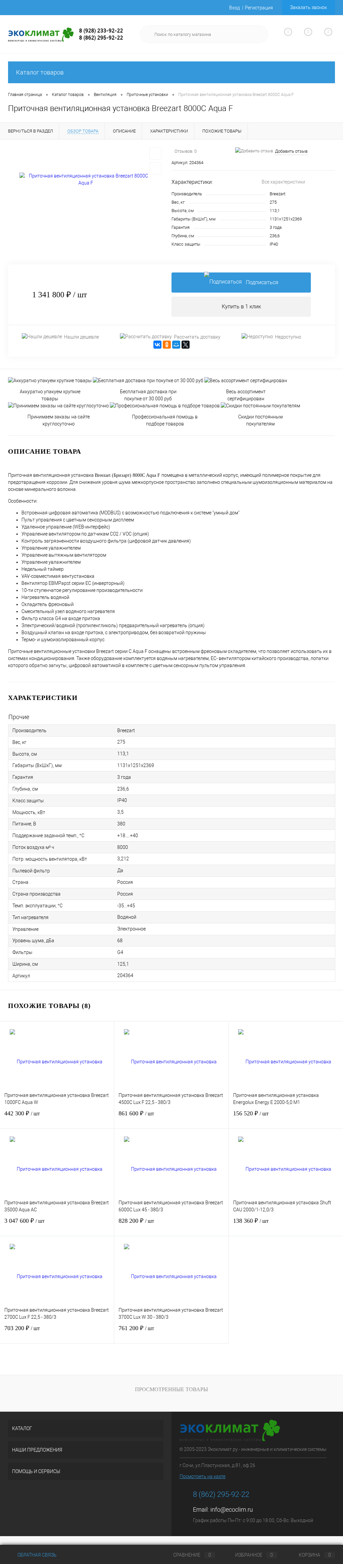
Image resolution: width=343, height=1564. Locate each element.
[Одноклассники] (167, 345)
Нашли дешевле (81, 337)
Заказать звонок (308, 7)
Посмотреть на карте (202, 1476)
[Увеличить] (85, 179)
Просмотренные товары (171, 1389)
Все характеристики (283, 182)
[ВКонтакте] (157, 345)
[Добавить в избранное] (155, 154)
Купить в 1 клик (241, 306)
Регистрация (259, 7)
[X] (186, 345)
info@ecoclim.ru (231, 1509)
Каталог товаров (40, 72)
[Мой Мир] (176, 345)
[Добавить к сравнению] (155, 168)
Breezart (277, 193)
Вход (234, 7)
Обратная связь (36, 1555)
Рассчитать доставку (197, 337)
